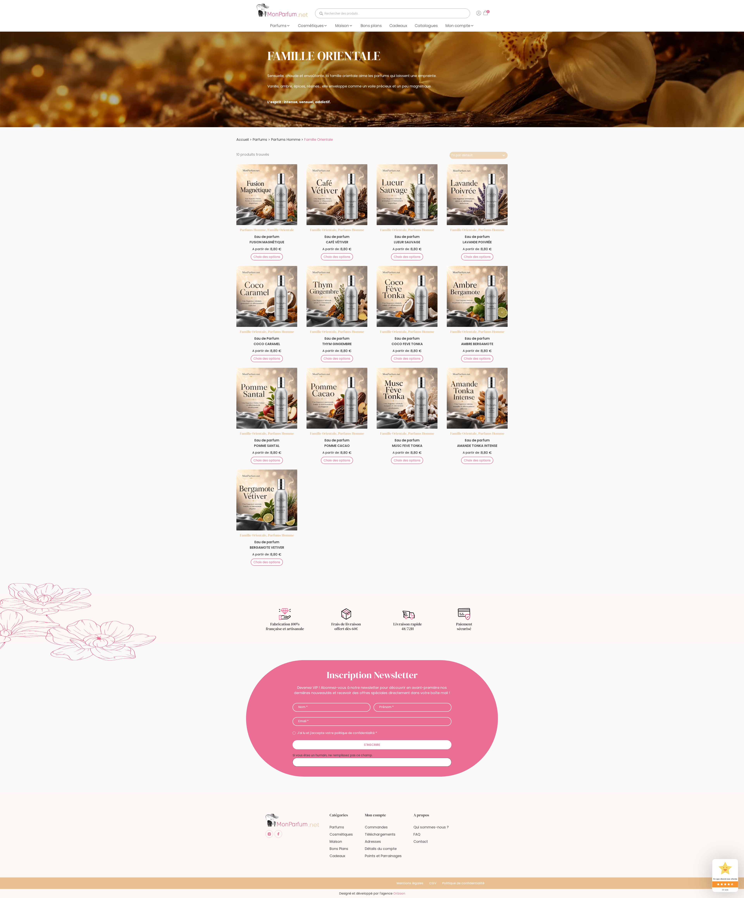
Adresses (373, 841)
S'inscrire (372, 745)
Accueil (242, 139)
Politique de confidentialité (463, 883)
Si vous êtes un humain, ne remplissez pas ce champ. (333, 755)
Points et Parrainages (383, 855)
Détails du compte (381, 848)
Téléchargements (380, 834)
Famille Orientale (281, 229)
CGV (432, 883)
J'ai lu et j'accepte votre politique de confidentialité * (336, 733)
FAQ (416, 834)
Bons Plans (339, 848)
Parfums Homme (285, 139)
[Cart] (486, 11)
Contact (420, 841)
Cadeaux (337, 855)
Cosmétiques (341, 834)
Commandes (376, 827)
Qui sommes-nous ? (431, 827)
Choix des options (266, 257)
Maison (336, 841)
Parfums (260, 139)
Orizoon (399, 893)
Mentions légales (410, 883)
